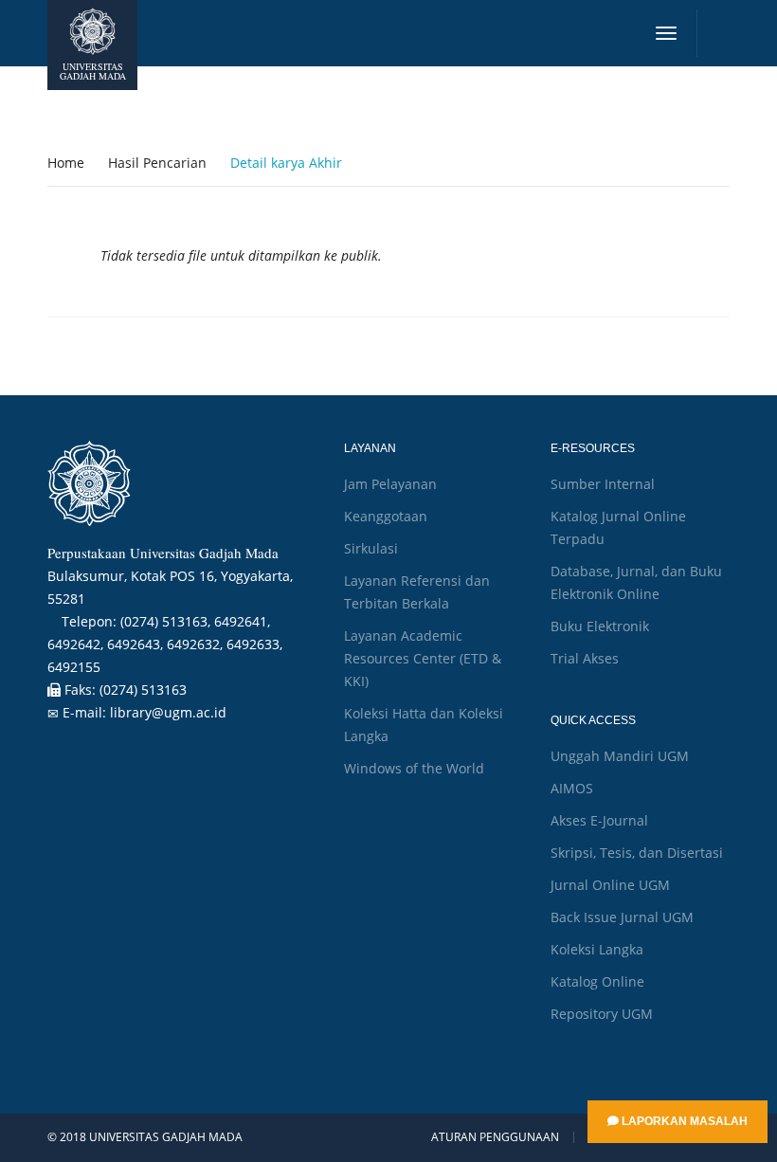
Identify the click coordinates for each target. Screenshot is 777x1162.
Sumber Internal (603, 484)
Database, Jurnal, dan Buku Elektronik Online (636, 582)
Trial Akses (585, 658)
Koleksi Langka (597, 949)
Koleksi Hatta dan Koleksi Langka (423, 724)
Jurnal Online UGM (610, 885)
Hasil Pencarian (157, 163)
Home (65, 163)
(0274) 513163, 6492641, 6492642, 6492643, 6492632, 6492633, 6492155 (164, 644)
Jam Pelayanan (390, 484)
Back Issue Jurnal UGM (622, 917)
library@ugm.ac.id (168, 712)
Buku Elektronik (600, 626)
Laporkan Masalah (683, 1121)
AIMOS (572, 788)
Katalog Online (597, 981)
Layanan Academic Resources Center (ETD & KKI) (422, 658)
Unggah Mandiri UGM (620, 756)
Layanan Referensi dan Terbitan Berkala (417, 592)
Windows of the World (414, 768)
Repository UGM (602, 1014)
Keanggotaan (385, 516)
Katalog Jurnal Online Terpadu (618, 527)
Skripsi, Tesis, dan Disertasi (637, 853)
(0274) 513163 (143, 690)
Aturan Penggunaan (495, 1137)
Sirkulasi (371, 548)
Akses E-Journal (599, 820)
